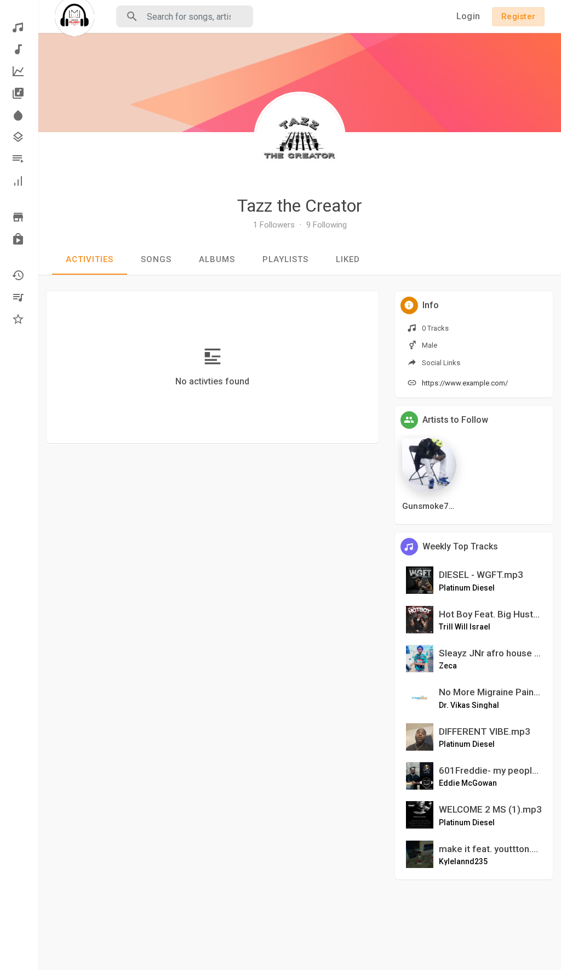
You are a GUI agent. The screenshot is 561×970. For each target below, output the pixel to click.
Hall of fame (19, 181)
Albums (19, 93)
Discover (19, 27)
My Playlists (19, 297)
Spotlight (19, 115)
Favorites (19, 319)
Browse (19, 217)
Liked (348, 259)
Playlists (19, 159)
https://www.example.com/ (465, 383)
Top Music (19, 71)
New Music (19, 49)
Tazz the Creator (299, 205)
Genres (19, 137)
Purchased (19, 239)
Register (518, 16)
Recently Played (19, 275)
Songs (156, 259)
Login (468, 16)
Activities (89, 259)
